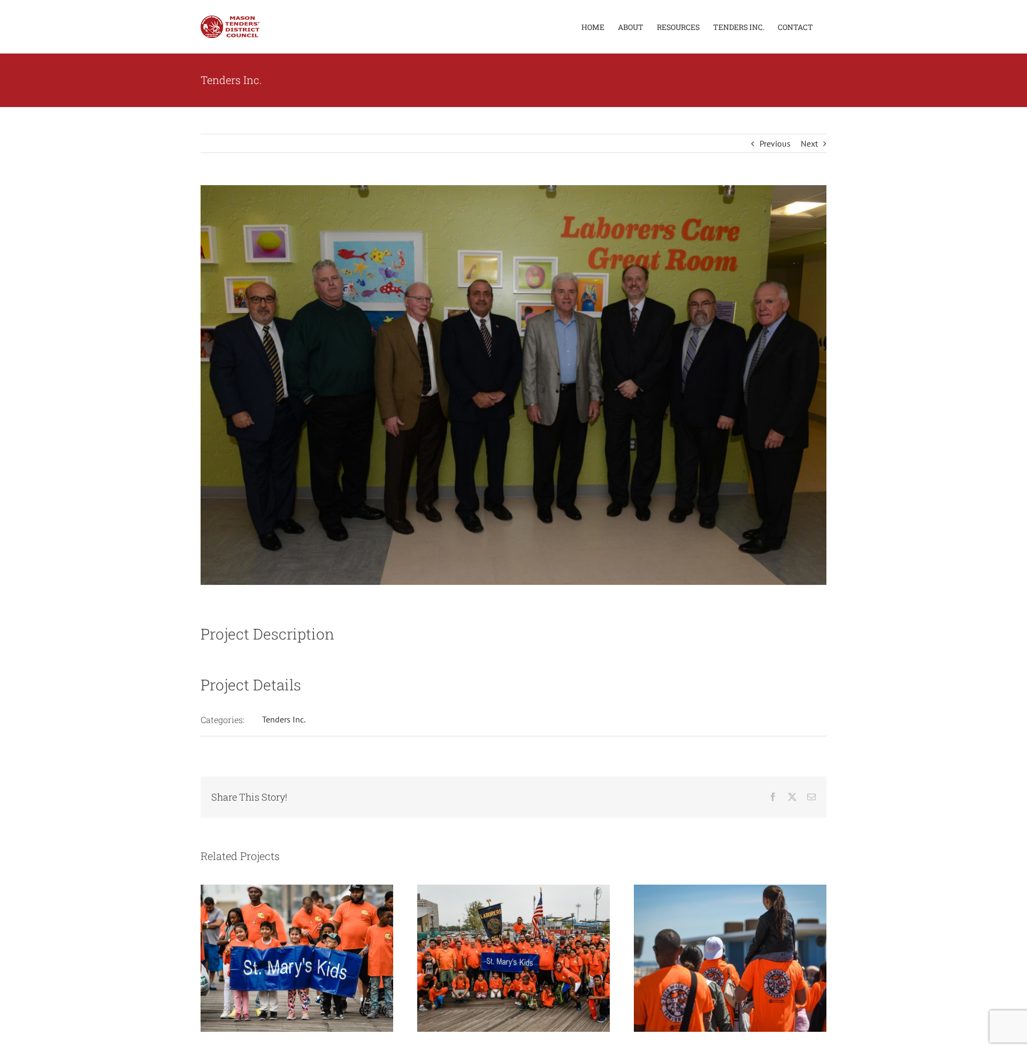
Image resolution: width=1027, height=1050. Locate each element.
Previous (775, 143)
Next (809, 143)
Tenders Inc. (283, 719)
